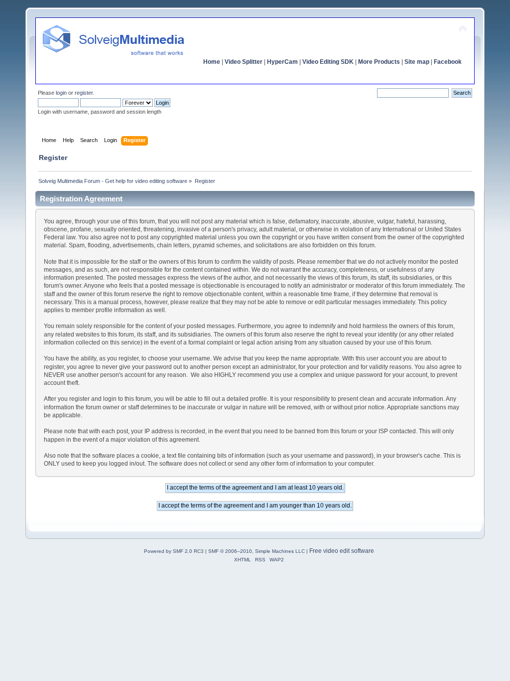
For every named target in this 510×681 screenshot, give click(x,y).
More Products (379, 61)
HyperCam (282, 61)
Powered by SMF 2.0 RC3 (174, 551)
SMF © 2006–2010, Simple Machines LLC (256, 551)
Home (211, 61)
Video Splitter (243, 61)
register (84, 93)
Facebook (448, 61)
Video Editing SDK (328, 61)
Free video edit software (341, 550)
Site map (416, 61)
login (61, 93)
